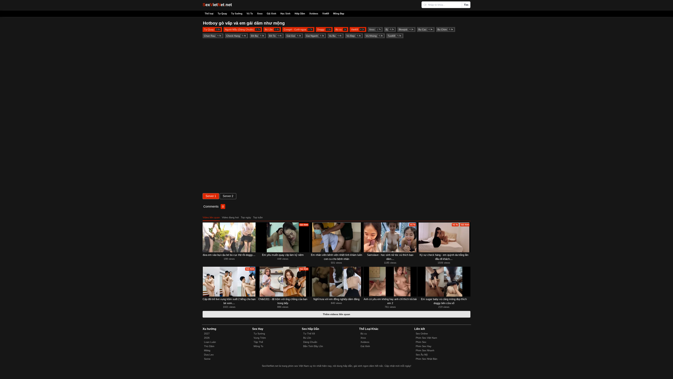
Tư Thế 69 (309, 333)
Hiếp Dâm (300, 13)
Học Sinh (285, 13)
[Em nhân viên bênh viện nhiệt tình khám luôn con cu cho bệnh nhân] (336, 237)
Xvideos (313, 13)
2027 (207, 333)
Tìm (466, 4)
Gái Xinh (271, 13)
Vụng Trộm (260, 337)
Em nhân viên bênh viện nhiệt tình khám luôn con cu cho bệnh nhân (336, 256)
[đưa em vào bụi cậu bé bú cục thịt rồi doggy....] (229, 237)
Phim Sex (421, 342)
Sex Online (422, 333)
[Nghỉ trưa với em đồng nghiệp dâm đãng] (336, 282)
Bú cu (364, 333)
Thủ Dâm (209, 346)
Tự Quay (222, 13)
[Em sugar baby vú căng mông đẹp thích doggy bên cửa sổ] (443, 282)
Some (207, 358)
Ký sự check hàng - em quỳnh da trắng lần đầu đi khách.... (444, 256)
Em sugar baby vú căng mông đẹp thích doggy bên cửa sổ (444, 301)
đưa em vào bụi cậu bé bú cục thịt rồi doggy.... (229, 254)
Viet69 (325, 13)
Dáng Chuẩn (310, 342)
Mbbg (207, 350)
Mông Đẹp (338, 13)
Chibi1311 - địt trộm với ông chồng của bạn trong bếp (282, 301)
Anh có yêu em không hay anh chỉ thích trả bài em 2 (390, 301)
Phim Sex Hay (423, 346)
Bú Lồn (307, 337)
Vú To (250, 13)
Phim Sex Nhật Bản (426, 358)
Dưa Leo (209, 354)
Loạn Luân (210, 342)
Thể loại (209, 13)
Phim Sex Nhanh (425, 350)
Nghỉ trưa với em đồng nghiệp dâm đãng (336, 299)
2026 (207, 337)
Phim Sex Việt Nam (426, 337)
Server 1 (211, 196)
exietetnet (217, 4)
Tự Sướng (236, 13)
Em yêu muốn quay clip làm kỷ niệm (283, 254)
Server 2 (228, 196)
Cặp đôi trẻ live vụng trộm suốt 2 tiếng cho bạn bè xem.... (229, 301)
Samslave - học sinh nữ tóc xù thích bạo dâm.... (390, 256)
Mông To (258, 346)
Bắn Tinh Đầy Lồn (313, 346)
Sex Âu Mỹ (422, 354)
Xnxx (260, 13)
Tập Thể (258, 342)
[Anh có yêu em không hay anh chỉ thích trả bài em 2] (390, 282)
